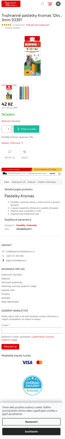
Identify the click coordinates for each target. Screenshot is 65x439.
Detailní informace (11, 143)
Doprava (6, 278)
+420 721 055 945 (15, 255)
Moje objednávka (10, 301)
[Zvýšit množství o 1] (12, 127)
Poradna (6, 293)
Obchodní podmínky (12, 282)
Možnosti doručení (11, 121)
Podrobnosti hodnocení (38, 24)
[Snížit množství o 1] (12, 131)
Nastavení (31, 421)
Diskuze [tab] (32, 182)
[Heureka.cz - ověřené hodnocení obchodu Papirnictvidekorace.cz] (32, 385)
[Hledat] (42, 4)
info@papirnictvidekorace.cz (20, 251)
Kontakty (6, 297)
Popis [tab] (7, 182)
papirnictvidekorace (16, 260)
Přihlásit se (10, 346)
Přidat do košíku (28, 129)
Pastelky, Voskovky (26, 225)
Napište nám (8, 290)
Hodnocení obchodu (12, 274)
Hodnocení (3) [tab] (19, 182)
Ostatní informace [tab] (47, 182)
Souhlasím (31, 431)
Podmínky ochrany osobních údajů (19, 286)
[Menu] (58, 4)
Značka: (12, 27)
